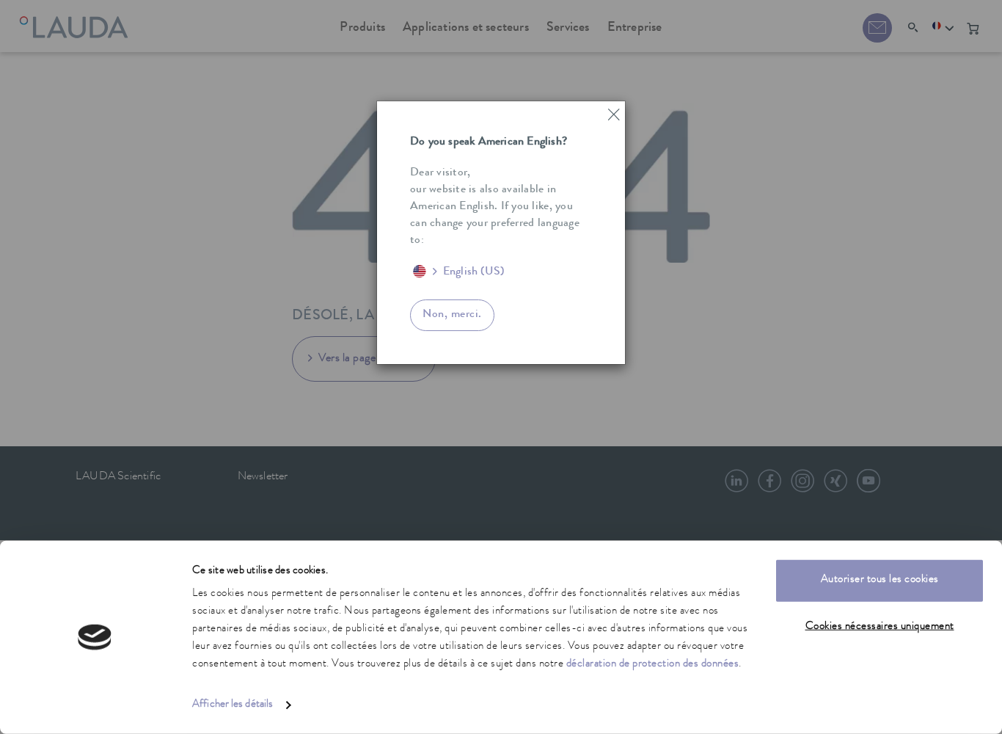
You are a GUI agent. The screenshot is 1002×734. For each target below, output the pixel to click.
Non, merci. (452, 315)
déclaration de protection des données (652, 664)
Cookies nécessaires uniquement (879, 626)
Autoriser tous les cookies (880, 580)
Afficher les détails (232, 705)
